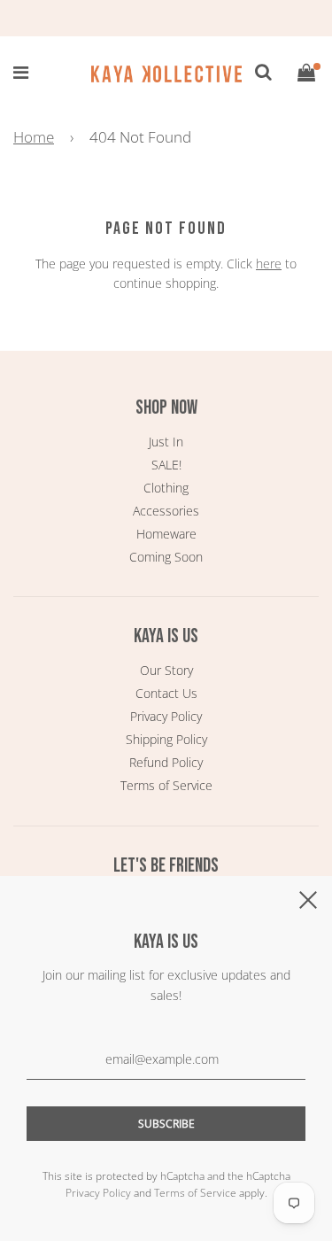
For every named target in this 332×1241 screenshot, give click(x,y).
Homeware (166, 533)
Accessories (166, 510)
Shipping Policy (166, 739)
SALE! (166, 464)
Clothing (166, 487)
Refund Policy (166, 762)
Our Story (166, 670)
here (269, 263)
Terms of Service (166, 785)
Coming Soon (166, 556)
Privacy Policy (166, 716)
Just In (166, 441)
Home (33, 137)
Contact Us (166, 693)
